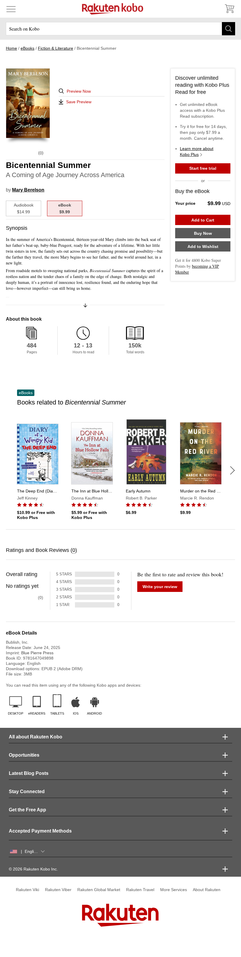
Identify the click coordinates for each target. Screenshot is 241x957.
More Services (173, 889)
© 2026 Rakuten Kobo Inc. (33, 869)
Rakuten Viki (27, 889)
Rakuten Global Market (98, 889)
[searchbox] (120, 28)
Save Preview (78, 101)
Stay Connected (27, 791)
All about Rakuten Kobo (35, 736)
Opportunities (24, 755)
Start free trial (202, 168)
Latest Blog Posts (28, 773)
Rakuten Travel (140, 889)
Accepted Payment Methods (40, 830)
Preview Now (79, 91)
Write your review (160, 586)
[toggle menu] (11, 9)
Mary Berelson (28, 189)
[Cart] (229, 9)
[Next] (232, 470)
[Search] (228, 28)
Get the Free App (27, 809)
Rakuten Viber (58, 889)
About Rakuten (206, 889)
